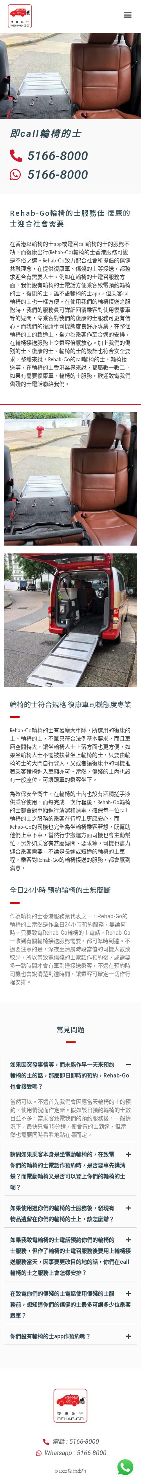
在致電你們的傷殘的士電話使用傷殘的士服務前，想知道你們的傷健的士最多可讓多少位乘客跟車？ (70, 1304)
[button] (127, 14)
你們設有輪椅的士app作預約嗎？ (50, 1336)
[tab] (70, 1073)
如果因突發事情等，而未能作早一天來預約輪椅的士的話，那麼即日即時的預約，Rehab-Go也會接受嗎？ (69, 1075)
